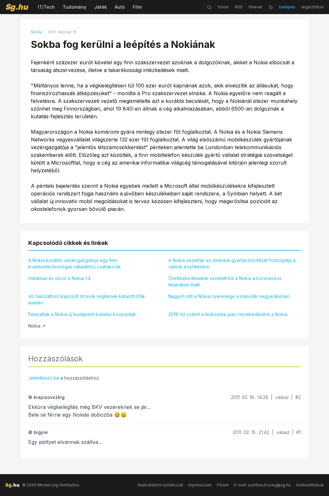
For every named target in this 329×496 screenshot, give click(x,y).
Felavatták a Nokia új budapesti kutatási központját (82, 314)
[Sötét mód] (271, 7)
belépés (287, 7)
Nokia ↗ (37, 326)
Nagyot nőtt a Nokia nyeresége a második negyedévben (228, 296)
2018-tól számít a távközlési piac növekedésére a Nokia (227, 314)
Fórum (223, 484)
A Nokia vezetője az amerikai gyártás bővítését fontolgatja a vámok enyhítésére (232, 263)
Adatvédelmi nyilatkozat (160, 484)
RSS (239, 7)
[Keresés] (209, 7)
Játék (100, 7)
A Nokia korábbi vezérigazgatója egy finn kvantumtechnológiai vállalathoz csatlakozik (74, 263)
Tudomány (74, 7)
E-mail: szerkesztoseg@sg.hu (262, 484)
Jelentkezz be (43, 378)
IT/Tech (46, 7)
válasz (282, 397)
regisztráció (312, 7)
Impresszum (200, 484)
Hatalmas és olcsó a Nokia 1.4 (59, 278)
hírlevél (255, 7)
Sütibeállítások (310, 484)
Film (137, 7)
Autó (120, 7)
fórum (223, 7)
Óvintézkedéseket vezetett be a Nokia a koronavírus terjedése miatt (224, 281)
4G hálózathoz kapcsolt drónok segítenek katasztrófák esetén (86, 299)
